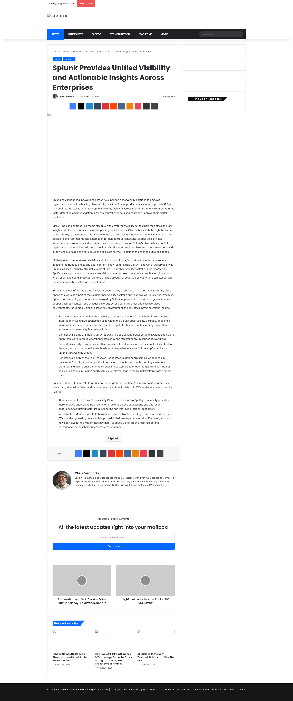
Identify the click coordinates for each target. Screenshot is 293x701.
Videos (96, 34)
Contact (241, 689)
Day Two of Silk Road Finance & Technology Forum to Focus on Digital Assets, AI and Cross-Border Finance (113, 658)
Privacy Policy (201, 689)
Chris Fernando (66, 96)
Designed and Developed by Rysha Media (134, 689)
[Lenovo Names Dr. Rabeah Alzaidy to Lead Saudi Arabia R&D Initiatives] (71, 640)
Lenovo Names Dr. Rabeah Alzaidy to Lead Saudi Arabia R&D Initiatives (70, 657)
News (55, 34)
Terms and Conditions (222, 689)
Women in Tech (120, 34)
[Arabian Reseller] (57, 16)
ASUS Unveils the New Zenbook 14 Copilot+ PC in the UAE (155, 657)
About (176, 689)
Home (57, 51)
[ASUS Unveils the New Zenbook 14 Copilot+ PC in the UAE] (156, 640)
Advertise (187, 689)
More (164, 34)
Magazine (145, 34)
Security (69, 59)
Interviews (75, 34)
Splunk (114, 438)
